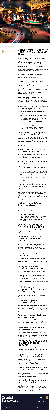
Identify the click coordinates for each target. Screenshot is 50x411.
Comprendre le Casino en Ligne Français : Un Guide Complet (8, 51)
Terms (44, 407)
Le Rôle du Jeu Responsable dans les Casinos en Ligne (8, 60)
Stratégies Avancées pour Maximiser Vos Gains (7, 54)
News (43, 401)
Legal (47, 407)
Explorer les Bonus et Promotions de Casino (8, 57)
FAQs (47, 401)
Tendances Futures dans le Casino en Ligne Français (7, 63)
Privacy (41, 407)
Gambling (6, 28)
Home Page (37, 401)
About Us (37, 407)
